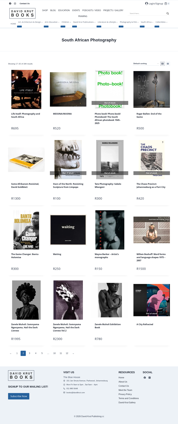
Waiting (57, 254)
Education (64, 10)
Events (76, 10)
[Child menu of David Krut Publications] (74, 26)
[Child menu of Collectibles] (157, 26)
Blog (53, 10)
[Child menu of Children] (63, 26)
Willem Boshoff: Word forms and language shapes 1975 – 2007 (151, 257)
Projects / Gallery (113, 10)
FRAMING (82, 16)
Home (121, 377)
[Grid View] (162, 64)
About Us (123, 382)
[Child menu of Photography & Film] (121, 26)
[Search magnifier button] (168, 13)
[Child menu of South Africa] (142, 26)
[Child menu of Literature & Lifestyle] (99, 26)
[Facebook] (10, 3)
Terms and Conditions (129, 398)
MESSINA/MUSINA (62, 113)
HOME (13, 23)
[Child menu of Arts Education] (46, 26)
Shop (45, 10)
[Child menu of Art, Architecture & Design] (19, 26)
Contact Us (25, 3)
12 (67, 353)
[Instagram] (15, 3)
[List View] (168, 64)
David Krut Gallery (127, 402)
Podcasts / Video (91, 10)
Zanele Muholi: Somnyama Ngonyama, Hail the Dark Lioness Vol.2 (67, 327)
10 (54, 353)
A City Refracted (145, 324)
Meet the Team (125, 390)
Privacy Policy (125, 394)
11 (61, 353)
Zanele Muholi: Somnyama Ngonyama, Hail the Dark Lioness (25, 327)
